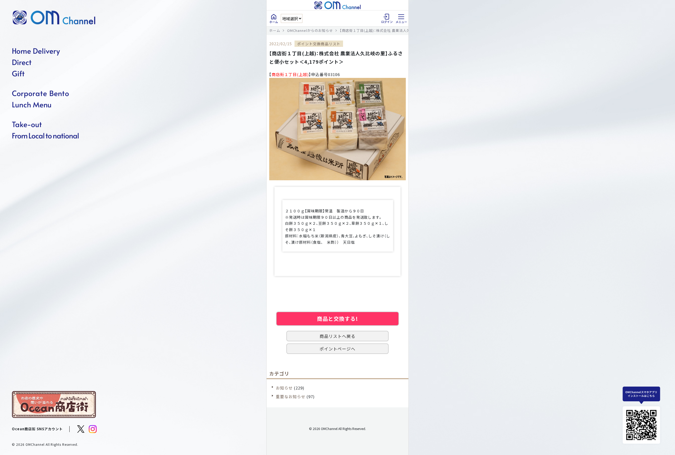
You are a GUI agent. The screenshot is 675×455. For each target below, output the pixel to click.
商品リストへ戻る (337, 336)
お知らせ (284, 388)
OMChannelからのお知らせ (310, 30)
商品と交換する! (337, 318)
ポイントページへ (337, 349)
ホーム (274, 30)
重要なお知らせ (290, 396)
